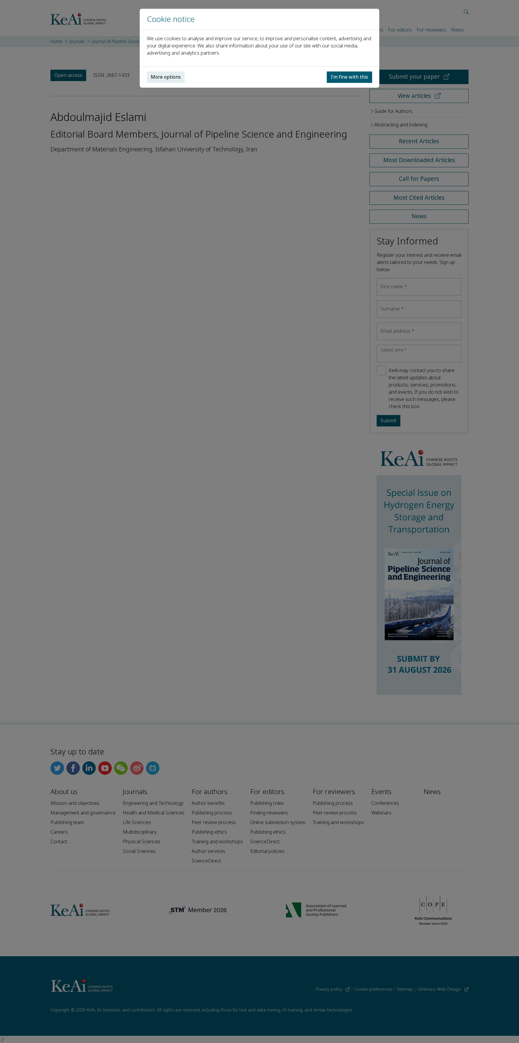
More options (166, 77)
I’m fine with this (349, 77)
